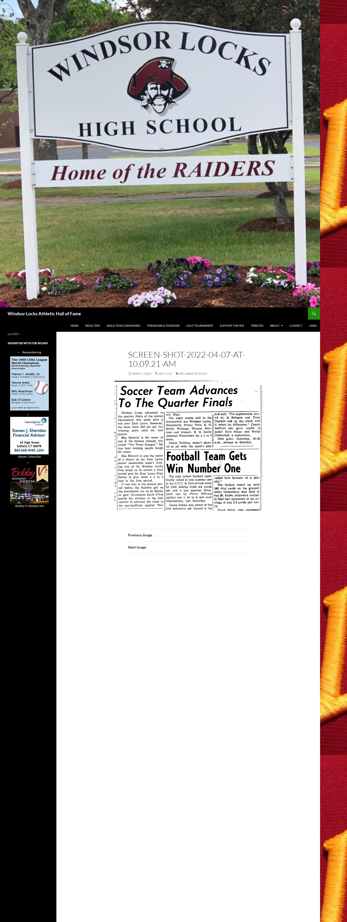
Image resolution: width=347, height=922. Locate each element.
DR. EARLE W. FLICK (193, 373)
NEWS (74, 325)
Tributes (257, 325)
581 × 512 (165, 373)
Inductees (92, 325)
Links (313, 325)
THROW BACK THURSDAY (163, 325)
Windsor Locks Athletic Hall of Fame (44, 313)
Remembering (31, 352)
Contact (296, 325)
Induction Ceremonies (123, 325)
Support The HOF (232, 325)
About (274, 325)
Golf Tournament (199, 325)
